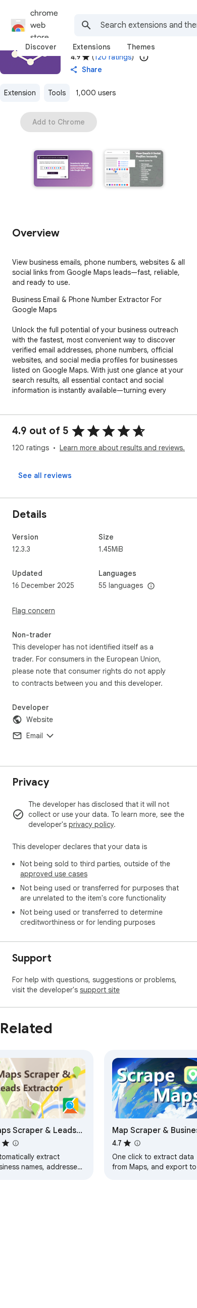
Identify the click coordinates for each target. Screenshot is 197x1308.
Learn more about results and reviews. (122, 447)
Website (39, 719)
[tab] (41, 47)
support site (100, 989)
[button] (63, 169)
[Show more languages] (151, 586)
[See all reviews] (45, 475)
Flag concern (33, 610)
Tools (57, 92)
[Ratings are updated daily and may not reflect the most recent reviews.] (144, 57)
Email (34, 735)
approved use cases (53, 873)
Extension (20, 92)
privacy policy (91, 824)
